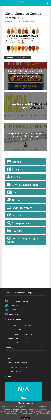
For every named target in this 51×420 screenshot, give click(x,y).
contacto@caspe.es (16, 314)
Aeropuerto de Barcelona (17, 363)
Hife (9, 354)
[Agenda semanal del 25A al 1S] (25, 106)
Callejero (17, 169)
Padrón (15, 177)
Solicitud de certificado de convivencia (22, 330)
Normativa (18, 200)
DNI (15, 192)
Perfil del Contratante (25, 184)
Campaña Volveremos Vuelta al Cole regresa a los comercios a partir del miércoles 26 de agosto (25, 74)
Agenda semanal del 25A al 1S (25, 104)
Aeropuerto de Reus (15, 371)
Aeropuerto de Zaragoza (17, 367)
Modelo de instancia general (18, 338)
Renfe (10, 358)
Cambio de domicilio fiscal (18, 343)
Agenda (16, 161)
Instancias (18, 215)
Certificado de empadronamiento (21, 325)
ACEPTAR (25, 418)
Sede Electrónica (22, 208)
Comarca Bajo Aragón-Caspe (23, 240)
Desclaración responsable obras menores (24, 334)
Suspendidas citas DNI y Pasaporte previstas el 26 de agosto (25, 134)
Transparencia (21, 223)
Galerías (18, 231)
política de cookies (36, 411)
